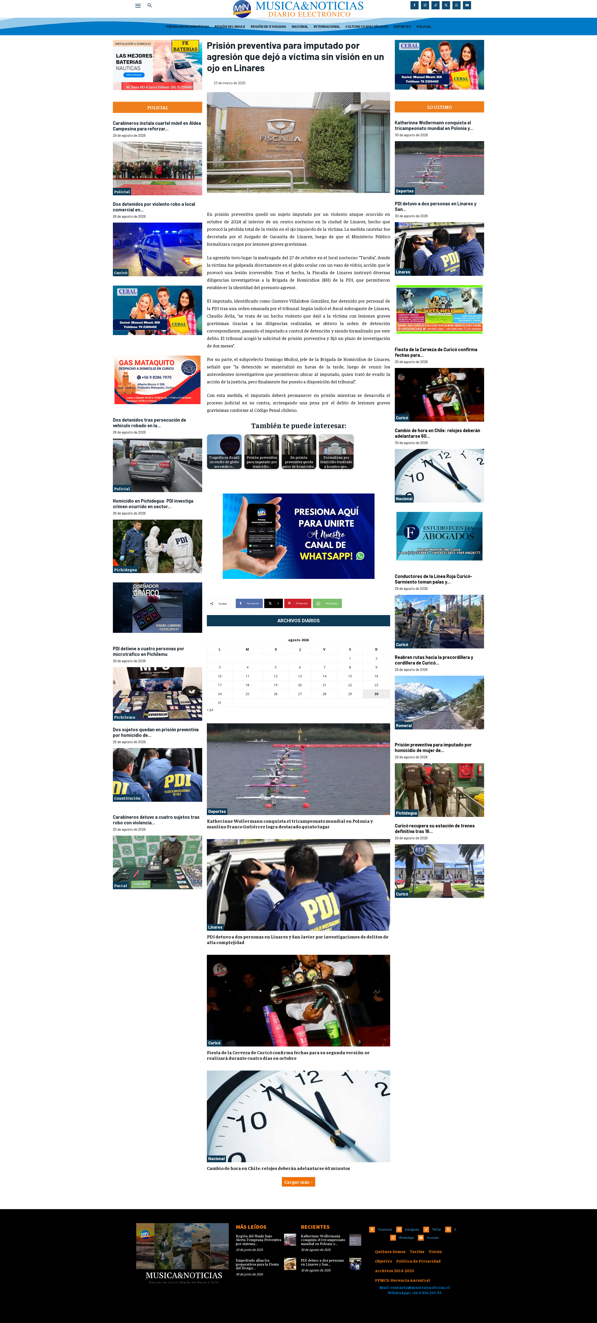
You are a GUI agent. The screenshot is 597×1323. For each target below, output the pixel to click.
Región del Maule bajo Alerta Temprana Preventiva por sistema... (258, 1240)
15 (350, 676)
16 (376, 676)
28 (324, 694)
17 (220, 685)
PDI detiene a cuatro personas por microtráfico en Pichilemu (148, 651)
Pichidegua (125, 569)
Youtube (433, 1237)
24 (220, 694)
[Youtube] (467, 5)
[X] (446, 5)
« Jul (210, 709)
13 (300, 676)
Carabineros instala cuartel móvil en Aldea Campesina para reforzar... (157, 125)
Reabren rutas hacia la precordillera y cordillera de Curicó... (434, 659)
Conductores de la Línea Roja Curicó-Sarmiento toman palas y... (433, 578)
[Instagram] (425, 5)
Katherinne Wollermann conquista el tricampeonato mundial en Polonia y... (434, 125)
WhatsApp (406, 1237)
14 (324, 676)
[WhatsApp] (456, 5)
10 (220, 676)
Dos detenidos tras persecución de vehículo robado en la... (149, 422)
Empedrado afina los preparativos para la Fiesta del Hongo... (257, 1264)
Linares (215, 927)
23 (376, 685)
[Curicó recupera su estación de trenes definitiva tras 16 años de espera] (439, 871)
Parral (120, 885)
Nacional (216, 1158)
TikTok (436, 1229)
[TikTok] (435, 5)
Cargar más (296, 1182)
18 (247, 685)
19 (276, 685)
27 (300, 694)
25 (247, 694)
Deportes (217, 811)
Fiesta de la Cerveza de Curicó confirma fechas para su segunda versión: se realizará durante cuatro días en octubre (288, 1055)
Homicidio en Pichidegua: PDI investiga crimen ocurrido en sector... (153, 503)
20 (300, 685)
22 (350, 685)
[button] (149, 5)
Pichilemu (124, 716)
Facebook (385, 1229)
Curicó (120, 272)
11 (247, 676)
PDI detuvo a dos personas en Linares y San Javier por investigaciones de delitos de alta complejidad (298, 939)
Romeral (404, 725)
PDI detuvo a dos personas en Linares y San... (322, 1262)
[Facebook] (414, 5)
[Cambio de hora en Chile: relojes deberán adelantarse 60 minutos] (298, 1116)
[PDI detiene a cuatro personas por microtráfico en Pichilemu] (157, 694)
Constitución (127, 797)
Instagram (412, 1229)
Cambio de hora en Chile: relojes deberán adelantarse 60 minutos (278, 1168)
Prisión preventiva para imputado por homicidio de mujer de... (433, 747)
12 (276, 676)
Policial (122, 191)
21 (324, 685)
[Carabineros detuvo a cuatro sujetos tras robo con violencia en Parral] (157, 862)
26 (276, 694)
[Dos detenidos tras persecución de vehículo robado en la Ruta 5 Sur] (157, 465)
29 (350, 694)
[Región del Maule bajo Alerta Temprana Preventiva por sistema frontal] (290, 1240)
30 (376, 694)
